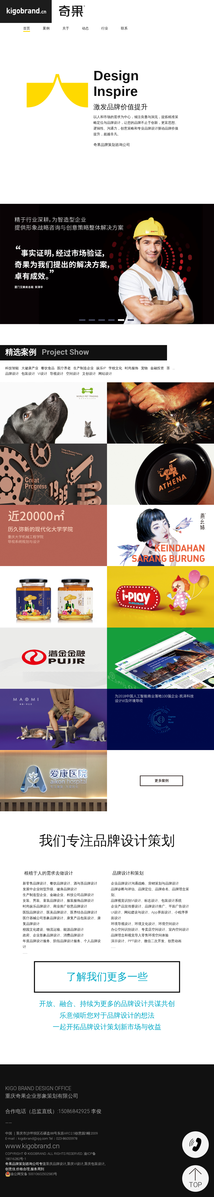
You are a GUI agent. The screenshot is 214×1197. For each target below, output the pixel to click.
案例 (46, 28)
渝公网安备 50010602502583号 (33, 1174)
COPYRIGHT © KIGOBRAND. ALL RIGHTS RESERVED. (44, 1154)
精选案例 (21, 352)
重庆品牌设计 (56, 1164)
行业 (104, 28)
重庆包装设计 (94, 1164)
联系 (124, 28)
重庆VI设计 (75, 1164)
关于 (65, 28)
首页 (26, 28)
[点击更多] (160, 780)
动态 (85, 28)
